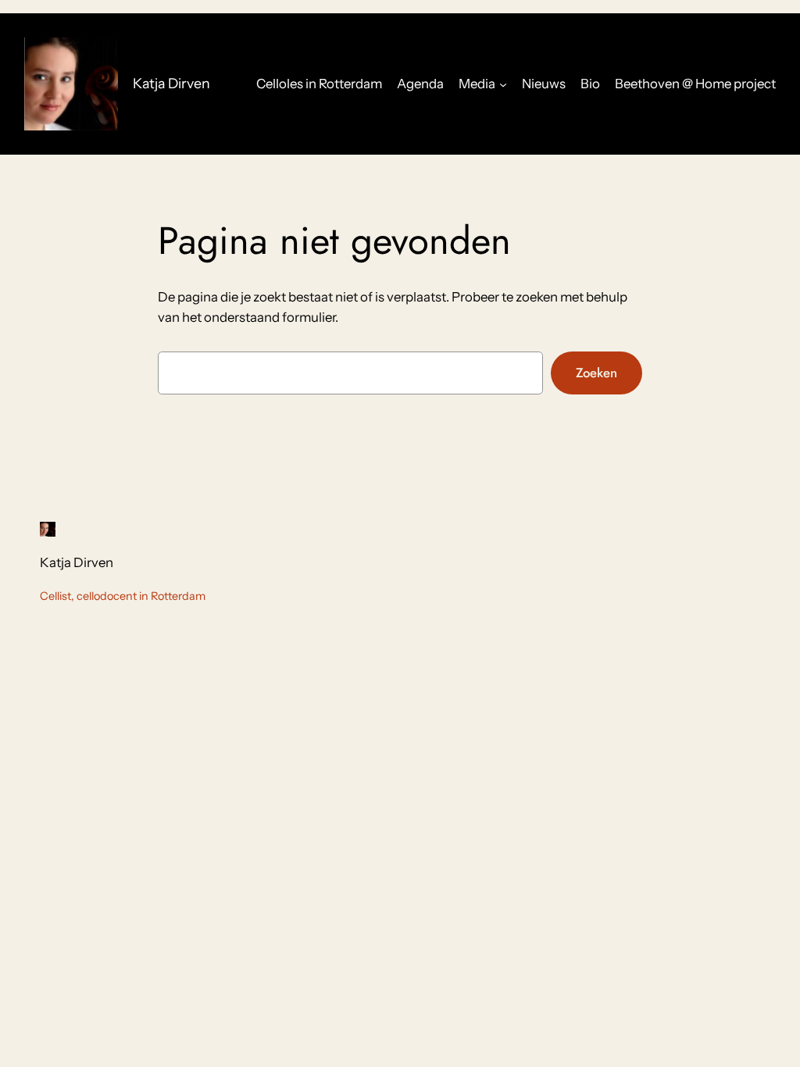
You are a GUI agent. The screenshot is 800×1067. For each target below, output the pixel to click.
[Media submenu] (503, 83)
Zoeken (596, 372)
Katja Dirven (171, 83)
